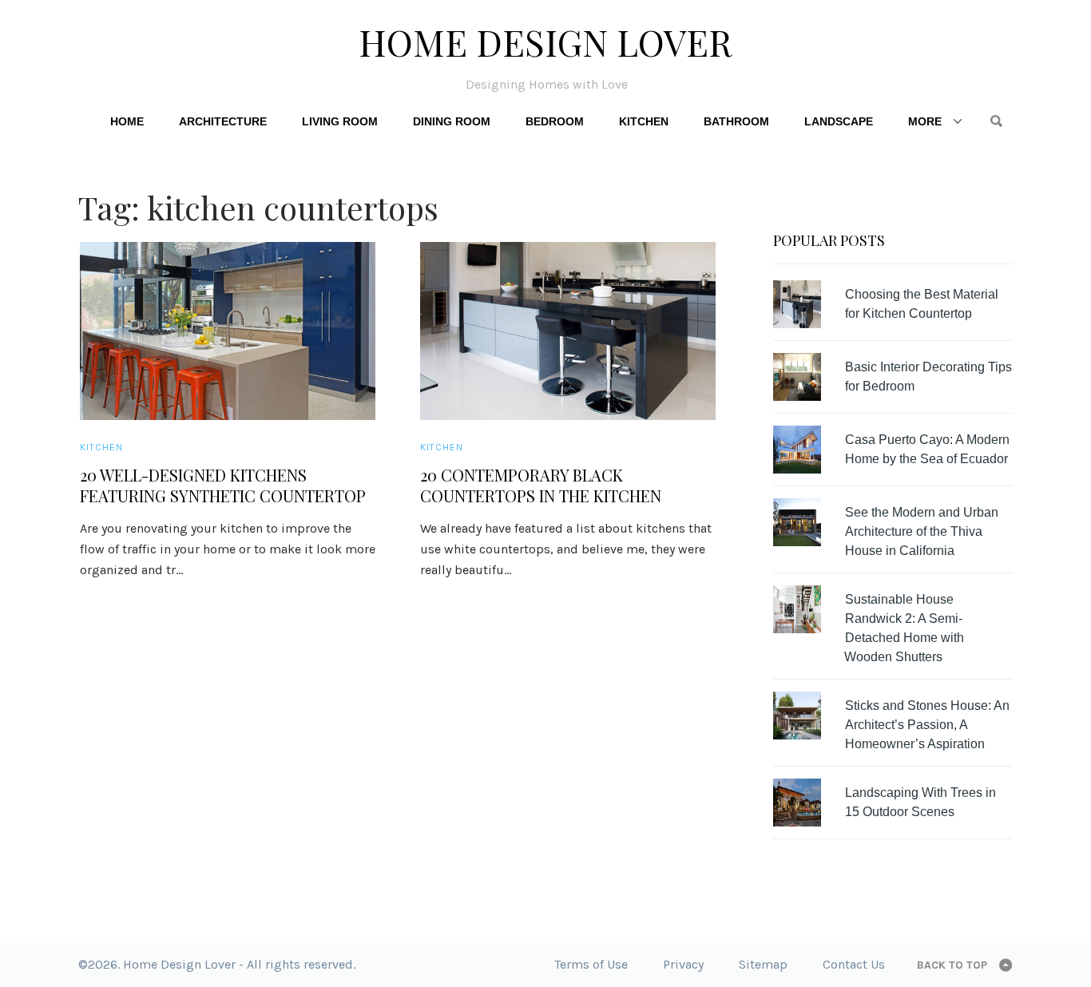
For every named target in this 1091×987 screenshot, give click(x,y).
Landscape (838, 121)
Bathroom (736, 121)
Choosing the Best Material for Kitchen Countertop (921, 303)
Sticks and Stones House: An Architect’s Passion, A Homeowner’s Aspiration (927, 725)
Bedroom (555, 121)
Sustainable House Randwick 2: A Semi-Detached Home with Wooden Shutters (904, 628)
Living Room (340, 121)
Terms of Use (591, 964)
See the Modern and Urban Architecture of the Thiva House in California (921, 531)
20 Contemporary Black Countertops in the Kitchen (540, 485)
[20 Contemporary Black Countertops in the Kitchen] (568, 331)
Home (127, 121)
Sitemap (763, 964)
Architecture (223, 121)
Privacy (683, 964)
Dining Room (451, 121)
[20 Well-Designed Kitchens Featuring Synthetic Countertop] (227, 331)
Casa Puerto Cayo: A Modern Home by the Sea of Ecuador (927, 449)
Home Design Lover (545, 41)
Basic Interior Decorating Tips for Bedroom (928, 376)
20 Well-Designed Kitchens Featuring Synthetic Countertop (223, 485)
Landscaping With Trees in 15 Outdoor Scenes (920, 802)
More (925, 121)
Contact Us (854, 964)
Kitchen (643, 121)
